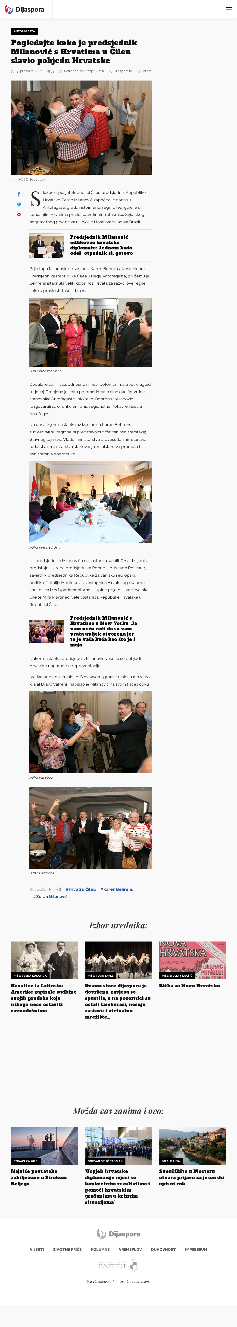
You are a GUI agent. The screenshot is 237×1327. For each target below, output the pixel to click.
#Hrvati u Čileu (80, 889)
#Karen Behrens (116, 889)
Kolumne (100, 1249)
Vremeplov (130, 1249)
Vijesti (147, 71)
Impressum (196, 1249)
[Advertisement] (193, 97)
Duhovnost (163, 1249)
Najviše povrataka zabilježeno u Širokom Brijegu (39, 1177)
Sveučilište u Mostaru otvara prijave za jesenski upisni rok (191, 1177)
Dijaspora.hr (123, 71)
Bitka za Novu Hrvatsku (189, 986)
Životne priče (67, 1249)
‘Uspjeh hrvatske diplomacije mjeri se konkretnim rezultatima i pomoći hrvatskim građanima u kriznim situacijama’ (117, 1186)
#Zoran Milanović (50, 896)
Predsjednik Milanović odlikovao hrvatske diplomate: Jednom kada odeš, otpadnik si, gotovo (101, 245)
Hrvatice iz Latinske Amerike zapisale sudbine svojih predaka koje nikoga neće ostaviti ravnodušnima (44, 998)
